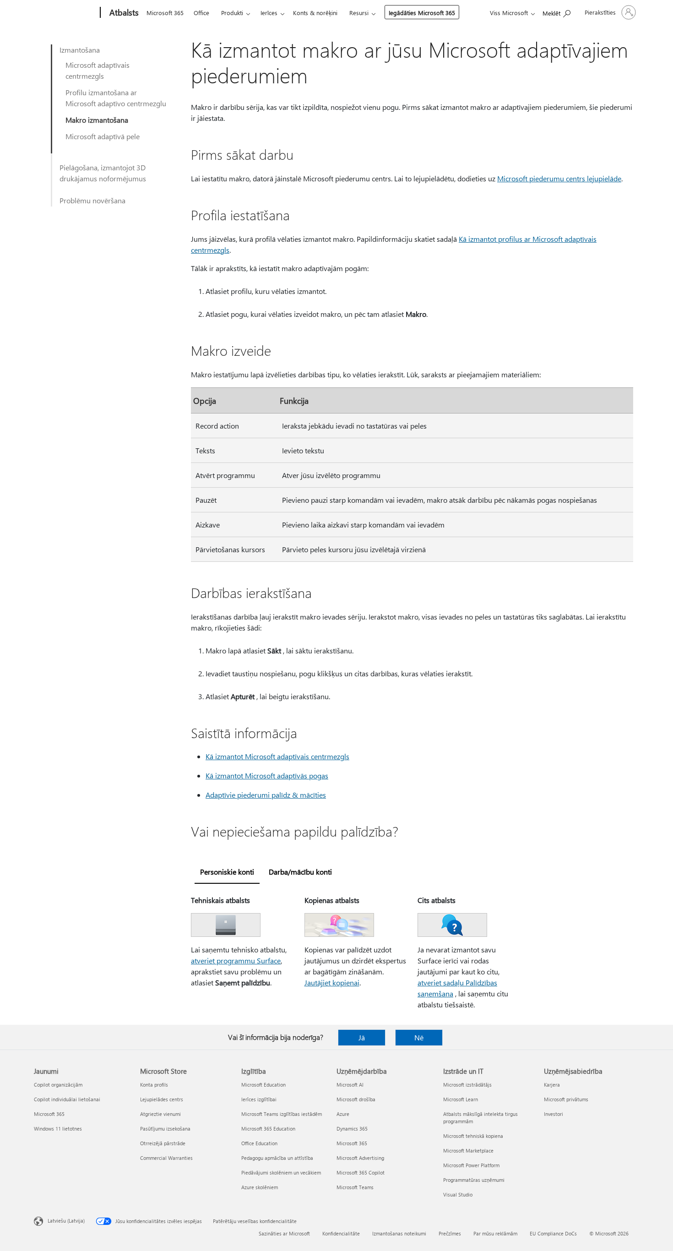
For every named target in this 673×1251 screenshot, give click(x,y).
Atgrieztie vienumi (160, 1113)
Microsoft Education (263, 1084)
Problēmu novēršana (92, 200)
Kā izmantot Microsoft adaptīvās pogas (267, 775)
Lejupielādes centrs (161, 1099)
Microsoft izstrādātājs (467, 1084)
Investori (553, 1113)
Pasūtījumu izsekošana (165, 1128)
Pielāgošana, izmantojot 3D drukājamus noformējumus (103, 173)
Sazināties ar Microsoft (284, 1233)
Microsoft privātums (566, 1099)
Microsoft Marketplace (468, 1150)
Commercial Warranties (166, 1157)
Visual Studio (457, 1194)
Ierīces (269, 12)
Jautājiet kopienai (331, 982)
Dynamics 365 (352, 1128)
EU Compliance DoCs (553, 1233)
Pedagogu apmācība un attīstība (277, 1157)
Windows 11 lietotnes (58, 1128)
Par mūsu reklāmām (495, 1233)
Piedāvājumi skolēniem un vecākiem (281, 1172)
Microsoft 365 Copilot (360, 1172)
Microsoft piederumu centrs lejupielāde (559, 178)
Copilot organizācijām (58, 1084)
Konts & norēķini (315, 12)
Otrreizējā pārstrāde (162, 1143)
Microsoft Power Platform (471, 1165)
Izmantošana (80, 49)
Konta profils (154, 1084)
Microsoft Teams (355, 1187)
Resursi (359, 12)
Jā (361, 1037)
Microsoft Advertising (360, 1157)
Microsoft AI (350, 1084)
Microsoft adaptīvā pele (102, 136)
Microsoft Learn (460, 1099)
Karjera (552, 1084)
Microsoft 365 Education (268, 1128)
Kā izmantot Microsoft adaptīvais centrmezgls (277, 756)
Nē (418, 1037)
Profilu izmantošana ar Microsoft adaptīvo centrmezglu (115, 97)
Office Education (259, 1143)
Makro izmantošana (96, 120)
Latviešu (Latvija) (66, 1220)
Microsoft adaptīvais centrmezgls (97, 70)
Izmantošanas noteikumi (399, 1233)
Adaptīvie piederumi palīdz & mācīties (266, 795)
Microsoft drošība (355, 1099)
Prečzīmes (450, 1233)
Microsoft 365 (165, 12)
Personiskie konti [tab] (227, 871)
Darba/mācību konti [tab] (300, 871)
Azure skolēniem (259, 1187)
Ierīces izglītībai (259, 1099)
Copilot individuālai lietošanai (67, 1099)
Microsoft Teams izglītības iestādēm (281, 1113)
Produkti (232, 12)
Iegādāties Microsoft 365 (422, 12)
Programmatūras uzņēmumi (474, 1179)
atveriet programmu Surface (236, 960)
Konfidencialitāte (341, 1233)
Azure (342, 1113)
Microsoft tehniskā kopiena (473, 1135)
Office (201, 12)
